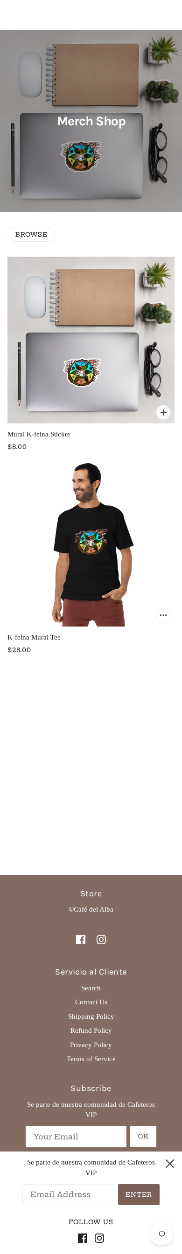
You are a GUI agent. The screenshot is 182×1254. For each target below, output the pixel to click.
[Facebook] (84, 1237)
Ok (143, 1136)
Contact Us (91, 1002)
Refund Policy (91, 1030)
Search (91, 988)
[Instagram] (97, 1237)
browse (31, 234)
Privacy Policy (91, 1045)
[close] (170, 1162)
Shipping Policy (91, 1016)
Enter (139, 1194)
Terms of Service (91, 1059)
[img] (80, 939)
